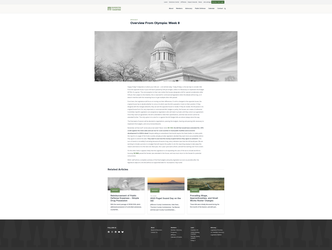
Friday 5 (193, 240)
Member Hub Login (218, 2)
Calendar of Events (176, 237)
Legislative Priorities (217, 230)
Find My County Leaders (195, 237)
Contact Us (154, 232)
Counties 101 (195, 230)
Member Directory (176, 230)
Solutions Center (174, 2)
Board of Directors (156, 230)
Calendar (211, 8)
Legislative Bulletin (216, 235)
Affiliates (183, 2)
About (171, 8)
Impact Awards (192, 2)
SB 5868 (136, 153)
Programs (174, 232)
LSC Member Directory (217, 232)
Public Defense (200, 8)
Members (179, 8)
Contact (220, 8)
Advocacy (188, 8)
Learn (166, 2)
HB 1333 (170, 128)
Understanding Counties (195, 233)
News (200, 2)
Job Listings (207, 2)
